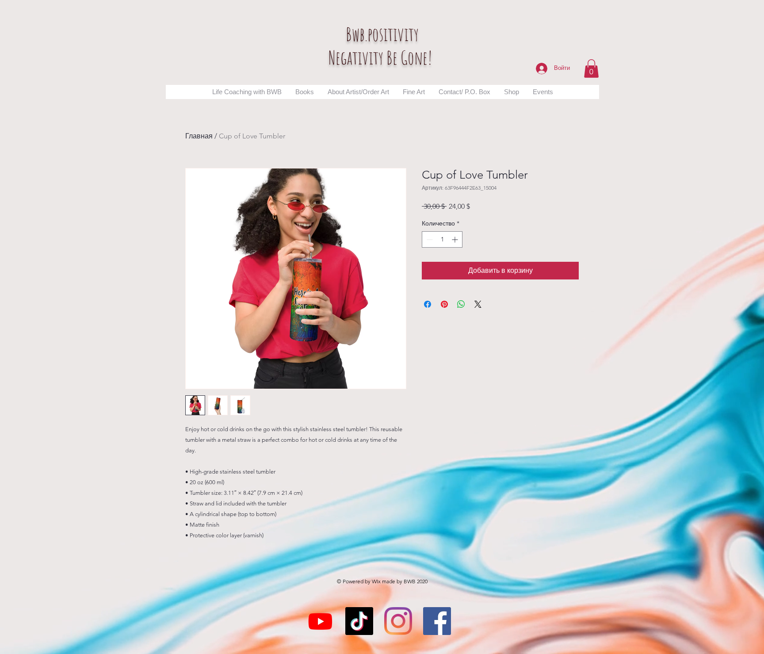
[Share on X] (478, 304)
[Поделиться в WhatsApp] (461, 304)
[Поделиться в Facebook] (427, 304)
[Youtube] (320, 621)
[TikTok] (359, 621)
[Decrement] (428, 239)
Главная (199, 136)
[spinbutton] (442, 239)
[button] (591, 68)
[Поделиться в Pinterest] (444, 304)
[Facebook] (437, 621)
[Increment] (455, 239)
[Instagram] (398, 621)
